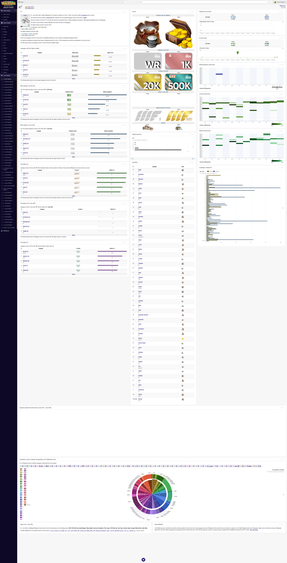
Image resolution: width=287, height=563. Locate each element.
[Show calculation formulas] (143, 560)
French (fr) (25, 55)
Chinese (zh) (26, 148)
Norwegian (140, 319)
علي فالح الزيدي (63, 530)
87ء (243, 466)
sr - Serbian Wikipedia (7, 198)
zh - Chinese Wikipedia (7, 225)
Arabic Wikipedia (281, 2)
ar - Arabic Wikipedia (7, 79)
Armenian (140, 268)
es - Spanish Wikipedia (7, 108)
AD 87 (47, 466)
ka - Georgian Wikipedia (7, 149)
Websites (5, 72)
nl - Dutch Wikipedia (7, 165)
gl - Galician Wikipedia (7, 125)
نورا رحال (126, 530)
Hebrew (140, 254)
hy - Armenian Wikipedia (7, 138)
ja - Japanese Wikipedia (7, 146)
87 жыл (249, 466)
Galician (140, 249)
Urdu (139, 380)
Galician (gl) (25, 270)
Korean (140, 291)
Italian (139, 272)
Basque (140, 230)
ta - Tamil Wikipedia (7, 203)
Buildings (5, 31)
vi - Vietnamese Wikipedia (8, 219)
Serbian (140, 357)
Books (4, 29)
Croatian (140, 258)
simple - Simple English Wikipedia (7, 189)
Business (5, 34)
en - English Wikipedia (7, 103)
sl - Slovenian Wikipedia (7, 195)
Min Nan (140, 399)
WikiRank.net (283, 6)
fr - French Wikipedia (7, 122)
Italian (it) (25, 187)
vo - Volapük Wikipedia (7, 222)
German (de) (26, 99)
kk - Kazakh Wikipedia (7, 152)
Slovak (139, 347)
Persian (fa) (25, 74)
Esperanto (140, 216)
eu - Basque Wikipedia (7, 114)
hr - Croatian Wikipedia (7, 133)
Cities (4, 37)
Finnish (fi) (25, 69)
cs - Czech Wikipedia (7, 92)
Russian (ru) (25, 113)
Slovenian (140, 352)
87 (39, 15)
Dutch (139, 310)
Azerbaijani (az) (26, 217)
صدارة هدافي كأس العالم (80, 530)
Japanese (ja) (26, 256)
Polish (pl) (25, 109)
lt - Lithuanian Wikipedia (8, 160)
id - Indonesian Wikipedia (8, 141)
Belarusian (140, 179)
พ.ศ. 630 (237, 466)
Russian (140, 338)
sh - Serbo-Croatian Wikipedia (9, 185)
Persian (140, 235)
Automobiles (5, 26)
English (22, 2)
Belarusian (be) (26, 221)
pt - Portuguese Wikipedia (8, 177)
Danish (139, 197)
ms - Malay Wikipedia (7, 162)
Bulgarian (140, 183)
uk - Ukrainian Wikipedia (8, 211)
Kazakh (140, 286)
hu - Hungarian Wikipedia (8, 135)
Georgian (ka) (26, 60)
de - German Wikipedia (7, 98)
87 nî (259, 466)
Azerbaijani (141, 174)
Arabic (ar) (25, 65)
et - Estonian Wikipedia (7, 111)
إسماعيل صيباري (54, 530)
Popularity (5, 19)
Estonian (140, 226)
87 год (41, 466)
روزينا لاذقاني (132, 530)
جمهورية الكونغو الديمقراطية (102, 530)
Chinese (140, 394)
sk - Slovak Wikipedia (7, 192)
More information (254, 530)
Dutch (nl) (25, 192)
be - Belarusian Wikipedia (8, 84)
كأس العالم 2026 (91, 530)
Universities (5, 66)
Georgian (140, 282)
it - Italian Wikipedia (7, 143)
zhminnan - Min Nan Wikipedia (9, 227)
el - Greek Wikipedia (7, 100)
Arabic (139, 169)
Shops (4, 56)
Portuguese (141, 328)
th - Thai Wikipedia (6, 206)
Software (5, 58)
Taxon (4, 61)
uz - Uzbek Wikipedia (7, 216)
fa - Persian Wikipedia (7, 116)
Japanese (140, 277)
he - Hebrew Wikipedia (7, 127)
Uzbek (139, 385)
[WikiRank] (8, 3)
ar (21, 6)
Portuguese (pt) (26, 138)
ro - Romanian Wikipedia (8, 180)
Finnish (139, 240)
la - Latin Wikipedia (7, 157)
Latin (139, 296)
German (140, 202)
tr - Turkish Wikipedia (7, 208)
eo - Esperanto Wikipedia (8, 106)
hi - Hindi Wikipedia (7, 130)
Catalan (140, 188)
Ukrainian (140, 375)
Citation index (6, 17)
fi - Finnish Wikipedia (7, 119)
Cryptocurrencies (6, 39)
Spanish (140, 221)
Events (4, 42)
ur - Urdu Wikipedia (7, 214)
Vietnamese (141, 389)
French (48, 17)
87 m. (217, 466)
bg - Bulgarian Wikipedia (8, 87)
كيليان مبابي (70, 530)
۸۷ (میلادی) (210, 466)
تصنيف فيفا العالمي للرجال (116, 530)
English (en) (25, 134)
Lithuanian (140, 300)
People (4, 50)
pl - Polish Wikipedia (7, 175)
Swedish (140, 361)
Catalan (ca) (25, 231)
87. (151, 466)
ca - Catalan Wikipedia (7, 89)
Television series (6, 64)
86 (193, 158)
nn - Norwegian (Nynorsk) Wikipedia (8, 169)
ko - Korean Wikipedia (7, 154)
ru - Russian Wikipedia (7, 183)
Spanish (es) (26, 95)
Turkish (140, 371)
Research (269, 2)
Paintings (5, 48)
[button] (122, 11)
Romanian (140, 333)
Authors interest (6, 14)
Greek (139, 207)
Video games (5, 69)
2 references (84, 15)
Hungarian (140, 263)
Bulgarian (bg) (26, 226)
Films (4, 45)
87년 (128, 466)
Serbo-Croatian (141, 343)
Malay (139, 305)
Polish (139, 324)
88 (131, 158)
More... (73, 78)
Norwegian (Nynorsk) (143, 314)
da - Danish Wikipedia (7, 95)
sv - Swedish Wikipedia (7, 200)
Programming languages (8, 53)
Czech (139, 193)
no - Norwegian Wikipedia (8, 172)
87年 (69, 466)
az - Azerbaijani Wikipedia (8, 81)
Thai (139, 366)
